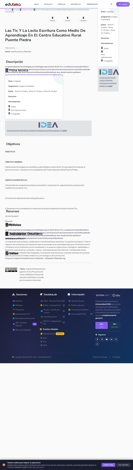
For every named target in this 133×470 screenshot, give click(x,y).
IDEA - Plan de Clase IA (53, 301)
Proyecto (8, 9)
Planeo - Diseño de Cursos (51, 311)
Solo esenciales (123, 465)
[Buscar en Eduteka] (111, 4)
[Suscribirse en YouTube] (107, 339)
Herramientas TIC (22, 314)
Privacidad (116, 357)
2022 (45, 338)
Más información (38, 467)
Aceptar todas (108, 465)
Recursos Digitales (23, 330)
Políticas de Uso (77, 305)
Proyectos (20, 309)
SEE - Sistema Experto (25, 324)
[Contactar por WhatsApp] (97, 344)
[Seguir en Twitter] (116, 339)
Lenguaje (16, 9)
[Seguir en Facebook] (97, 339)
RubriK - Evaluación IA (52, 305)
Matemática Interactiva (24, 318)
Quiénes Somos (77, 301)
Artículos (19, 301)
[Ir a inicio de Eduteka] (13, 4)
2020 (45, 345)
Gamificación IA (50, 317)
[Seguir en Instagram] (102, 339)
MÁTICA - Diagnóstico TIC (52, 322)
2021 (44, 341)
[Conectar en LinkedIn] (111, 339)
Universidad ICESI (78, 314)
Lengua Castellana (27, 9)
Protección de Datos (79, 309)
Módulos (19, 305)
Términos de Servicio (100, 357)
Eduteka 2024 (53, 334)
